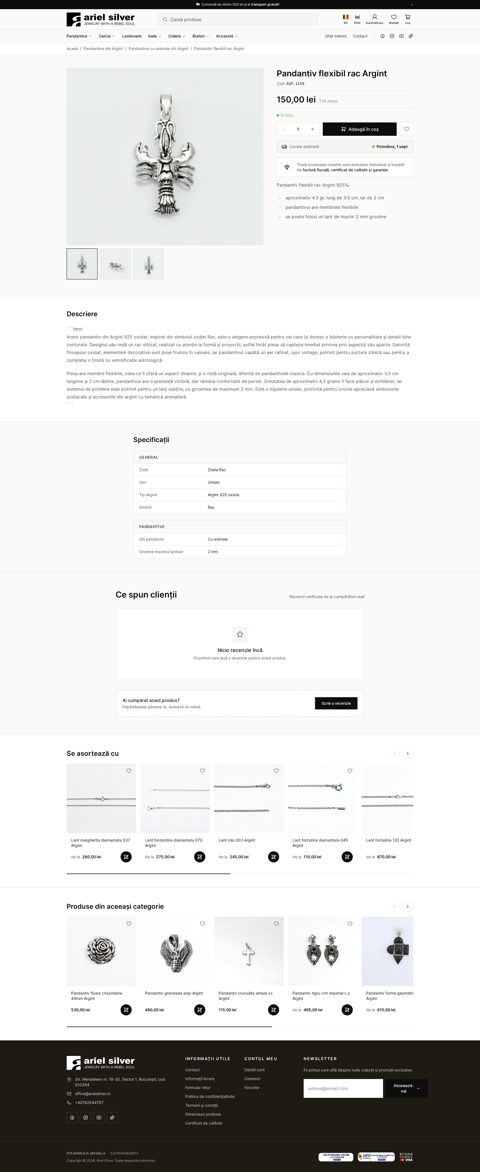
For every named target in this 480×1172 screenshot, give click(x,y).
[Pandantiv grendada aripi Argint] (175, 951)
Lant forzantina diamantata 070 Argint (173, 843)
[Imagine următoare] (254, 156)
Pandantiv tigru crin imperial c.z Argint (321, 996)
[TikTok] (411, 36)
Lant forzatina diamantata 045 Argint (320, 843)
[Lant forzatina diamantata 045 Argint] (323, 798)
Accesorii (224, 36)
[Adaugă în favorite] (407, 129)
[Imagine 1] (82, 264)
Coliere (174, 36)
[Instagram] (392, 36)
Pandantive (77, 36)
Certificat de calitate (203, 1123)
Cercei (105, 36)
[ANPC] (377, 1157)
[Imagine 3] (148, 264)
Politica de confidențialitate (209, 1096)
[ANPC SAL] (336, 1157)
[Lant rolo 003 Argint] (249, 798)
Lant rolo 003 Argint (237, 840)
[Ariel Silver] (101, 19)
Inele (152, 36)
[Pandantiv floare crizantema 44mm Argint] (101, 951)
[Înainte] (407, 753)
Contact (360, 36)
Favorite (251, 1087)
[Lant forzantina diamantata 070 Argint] (175, 798)
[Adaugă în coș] (126, 856)
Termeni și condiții (201, 1105)
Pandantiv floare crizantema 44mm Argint (96, 996)
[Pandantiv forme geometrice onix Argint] (396, 951)
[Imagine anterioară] (75, 156)
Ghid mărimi (335, 36)
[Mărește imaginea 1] (165, 157)
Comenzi (252, 1078)
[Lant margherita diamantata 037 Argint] (101, 798)
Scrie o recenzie (336, 703)
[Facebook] (382, 36)
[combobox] (241, 19)
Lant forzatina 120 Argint (388, 840)
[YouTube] (401, 36)
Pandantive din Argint (103, 48)
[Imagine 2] (115, 264)
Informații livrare (199, 1078)
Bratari (198, 36)
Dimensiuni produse (203, 1114)
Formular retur (198, 1087)
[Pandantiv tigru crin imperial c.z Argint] (323, 951)
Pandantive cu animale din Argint (158, 48)
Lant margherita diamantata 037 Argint (100, 843)
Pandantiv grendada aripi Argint (174, 993)
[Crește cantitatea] (312, 129)
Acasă (72, 48)
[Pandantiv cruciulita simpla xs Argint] (249, 951)
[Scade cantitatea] (283, 129)
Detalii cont (254, 1069)
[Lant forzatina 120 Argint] (396, 798)
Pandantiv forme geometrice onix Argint (396, 996)
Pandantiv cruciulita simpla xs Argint (245, 996)
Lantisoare (131, 36)
